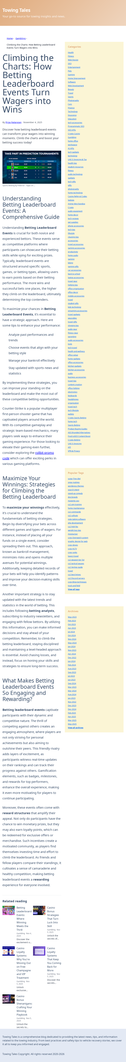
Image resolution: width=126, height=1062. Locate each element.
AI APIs (71, 148)
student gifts (73, 303)
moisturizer (73, 534)
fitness (71, 170)
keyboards (72, 395)
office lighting (73, 388)
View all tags (74, 589)
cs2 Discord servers (76, 578)
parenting (72, 336)
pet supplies (73, 222)
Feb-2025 (72, 713)
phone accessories (76, 226)
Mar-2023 (72, 687)
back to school (74, 274)
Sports (70, 96)
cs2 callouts (73, 515)
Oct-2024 (72, 635)
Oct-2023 (72, 624)
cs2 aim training (75, 504)
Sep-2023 (72, 672)
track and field (74, 585)
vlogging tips (73, 325)
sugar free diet (74, 478)
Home (10, 38)
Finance (71, 108)
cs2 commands (74, 512)
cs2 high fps (73, 526)
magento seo (73, 500)
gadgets (71, 178)
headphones (73, 399)
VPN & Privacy (74, 451)
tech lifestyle (73, 410)
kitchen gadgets (74, 366)
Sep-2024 (72, 683)
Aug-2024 (72, 694)
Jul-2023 (71, 676)
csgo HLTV (72, 548)
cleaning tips (73, 237)
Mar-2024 (72, 691)
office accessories (75, 362)
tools (70, 344)
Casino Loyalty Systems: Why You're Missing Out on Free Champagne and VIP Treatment (24, 963)
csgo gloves (73, 545)
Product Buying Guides (77, 429)
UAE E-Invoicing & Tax (77, 159)
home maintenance (76, 508)
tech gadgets (73, 152)
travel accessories (75, 244)
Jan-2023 (71, 698)
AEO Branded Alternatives (79, 432)
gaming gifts (73, 266)
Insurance (72, 115)
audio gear (72, 329)
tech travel (72, 347)
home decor (73, 215)
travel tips (72, 381)
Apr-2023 (72, 628)
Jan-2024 (71, 646)
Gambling (21, 38)
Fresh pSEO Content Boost (79, 436)
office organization (76, 288)
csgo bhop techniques (77, 582)
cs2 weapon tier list (76, 560)
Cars (70, 104)
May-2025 (72, 724)
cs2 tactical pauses (76, 563)
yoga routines (74, 482)
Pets (70, 71)
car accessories (74, 270)
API (69, 447)
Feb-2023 (72, 620)
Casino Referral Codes (77, 196)
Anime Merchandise (76, 203)
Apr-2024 (72, 654)
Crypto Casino (74, 133)
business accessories (77, 377)
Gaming (71, 74)
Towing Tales (16, 10)
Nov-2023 (72, 650)
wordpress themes (76, 486)
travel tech (72, 406)
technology (72, 156)
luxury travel (73, 556)
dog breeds (73, 497)
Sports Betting (74, 425)
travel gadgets (74, 314)
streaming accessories (77, 310)
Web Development (76, 85)
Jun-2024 (71, 661)
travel (70, 299)
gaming (71, 259)
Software (72, 82)
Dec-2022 (72, 657)
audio (70, 373)
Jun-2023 (71, 679)
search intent (73, 489)
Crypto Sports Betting (77, 417)
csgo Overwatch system (78, 537)
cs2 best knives (74, 574)
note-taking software (77, 519)
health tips (72, 163)
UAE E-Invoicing (74, 443)
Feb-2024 (72, 665)
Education (72, 119)
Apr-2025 (72, 716)
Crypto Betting (74, 440)
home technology (75, 192)
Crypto (71, 207)
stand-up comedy (75, 493)
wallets (71, 414)
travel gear (72, 281)
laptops (71, 200)
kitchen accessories (76, 370)
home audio (73, 255)
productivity (73, 251)
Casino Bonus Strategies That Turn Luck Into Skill (53, 917)
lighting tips (73, 285)
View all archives (75, 727)
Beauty (71, 89)
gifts (70, 185)
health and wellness (76, 351)
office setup (73, 355)
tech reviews (73, 218)
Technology (73, 111)
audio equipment (75, 211)
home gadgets (74, 358)
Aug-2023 (72, 668)
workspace (72, 144)
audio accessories (75, 340)
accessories (73, 240)
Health (71, 52)
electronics (72, 392)
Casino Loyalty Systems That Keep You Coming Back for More (54, 959)
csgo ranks (72, 552)
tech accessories (75, 122)
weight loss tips (74, 530)
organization (73, 403)
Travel (70, 93)
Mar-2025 (72, 720)
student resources (75, 167)
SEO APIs (72, 130)
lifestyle (71, 233)
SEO (69, 63)
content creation (75, 384)
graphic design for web (77, 541)
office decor (73, 292)
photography (73, 189)
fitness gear (73, 333)
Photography (73, 100)
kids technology (74, 307)
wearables (72, 318)
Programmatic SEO (76, 126)
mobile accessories (76, 296)
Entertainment (74, 67)
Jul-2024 (71, 631)
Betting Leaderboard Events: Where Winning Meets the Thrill (24, 918)
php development (75, 523)
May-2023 (72, 617)
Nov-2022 (72, 702)
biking (70, 263)
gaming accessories (76, 248)
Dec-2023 (72, 705)
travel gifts (72, 322)
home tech (72, 421)
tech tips (71, 229)
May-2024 (72, 643)
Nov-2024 (72, 639)
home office (73, 141)
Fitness (71, 56)
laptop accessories (76, 277)
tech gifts (72, 181)
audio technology (75, 174)
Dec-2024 (72, 709)
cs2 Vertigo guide (75, 567)
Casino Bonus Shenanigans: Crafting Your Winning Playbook (24, 1005)
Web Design (73, 60)
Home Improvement (76, 78)
